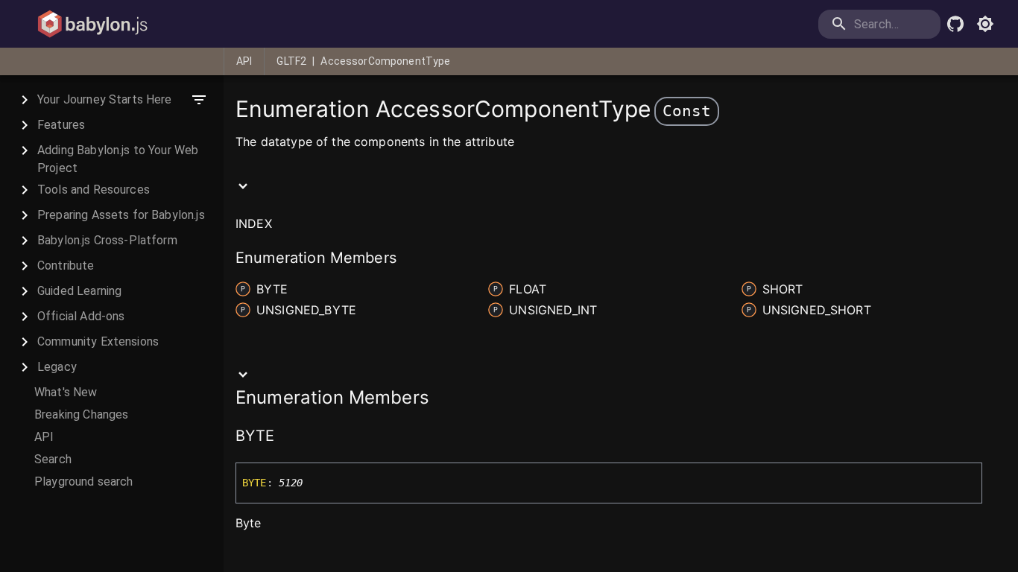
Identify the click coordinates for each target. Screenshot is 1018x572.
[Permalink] (285, 437)
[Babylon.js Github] (955, 24)
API (244, 61)
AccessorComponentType (385, 61)
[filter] (199, 99)
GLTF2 (291, 61)
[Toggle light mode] (985, 24)
